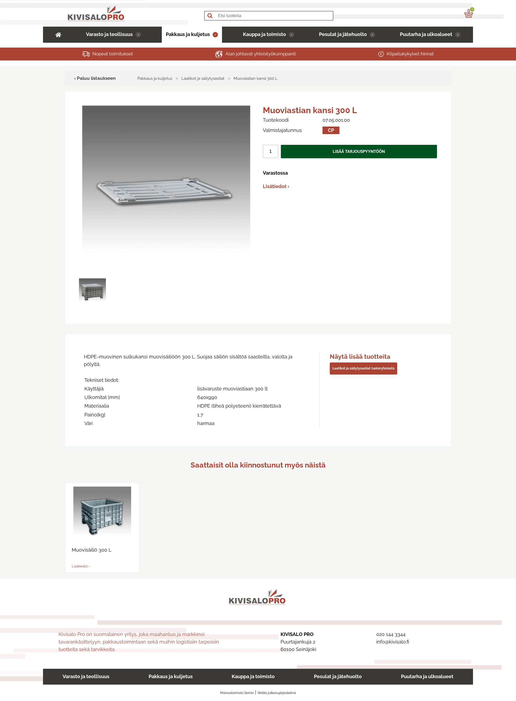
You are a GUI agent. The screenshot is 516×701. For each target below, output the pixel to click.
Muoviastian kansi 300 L (256, 78)
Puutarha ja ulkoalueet (426, 34)
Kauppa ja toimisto (264, 34)
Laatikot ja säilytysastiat (202, 78)
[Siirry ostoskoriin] (468, 13)
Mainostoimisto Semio (237, 693)
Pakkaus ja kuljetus (188, 34)
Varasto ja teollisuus (109, 34)
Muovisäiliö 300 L (92, 550)
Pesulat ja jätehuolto (343, 34)
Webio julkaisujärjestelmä (276, 693)
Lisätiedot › (276, 186)
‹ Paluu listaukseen (95, 78)
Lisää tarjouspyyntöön (359, 151)
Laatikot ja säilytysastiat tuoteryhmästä (363, 368)
